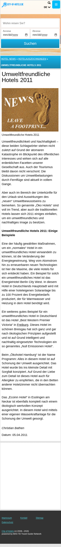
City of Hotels (8, 531)
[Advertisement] (30, 476)
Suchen (30, 43)
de (45, 7)
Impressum (7, 518)
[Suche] (49, 3)
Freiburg (22, 324)
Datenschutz (7, 522)
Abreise (36, 31)
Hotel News (8, 59)
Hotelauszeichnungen (32, 59)
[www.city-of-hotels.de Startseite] (13, 4)
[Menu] (56, 5)
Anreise (7, 31)
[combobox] (30, 23)
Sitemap (39, 518)
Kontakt (23, 518)
